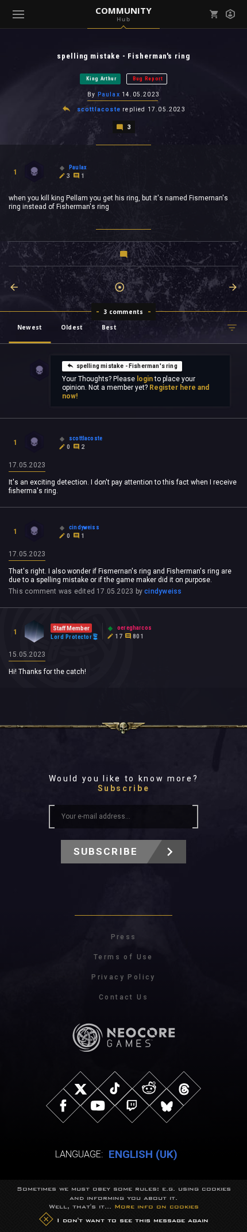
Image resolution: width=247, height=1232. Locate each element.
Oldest (72, 327)
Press (124, 937)
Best (109, 327)
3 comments (124, 312)
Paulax (109, 94)
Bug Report (148, 79)
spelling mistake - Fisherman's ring (126, 366)
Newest (29, 327)
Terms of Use (123, 957)
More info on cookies (156, 1206)
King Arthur (101, 79)
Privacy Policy (123, 977)
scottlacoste (99, 109)
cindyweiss (163, 591)
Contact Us (123, 997)
